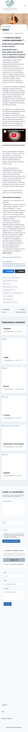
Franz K (6, 311)
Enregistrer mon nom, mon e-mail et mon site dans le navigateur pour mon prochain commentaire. (14, 535)
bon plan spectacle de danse (10, 286)
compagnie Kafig (7, 293)
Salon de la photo (21, 311)
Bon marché (6, 277)
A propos (4, 705)
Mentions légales (7, 718)
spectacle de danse (8, 299)
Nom (5, 522)
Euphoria (7, 473)
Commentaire (7, 501)
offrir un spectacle (8, 296)
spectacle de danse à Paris (10, 302)
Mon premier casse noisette (14, 444)
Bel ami (6, 386)
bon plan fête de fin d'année (10, 280)
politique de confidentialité (18, 564)
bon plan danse (15, 277)
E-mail (5, 530)
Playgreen (7, 328)
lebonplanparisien (8, 33)
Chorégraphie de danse (9, 290)
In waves (7, 415)
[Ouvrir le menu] (24, 5)
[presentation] (14, 346)
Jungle (6, 357)
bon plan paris (6, 26)
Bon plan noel (6, 283)
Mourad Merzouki (18, 293)
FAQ (3, 711)
